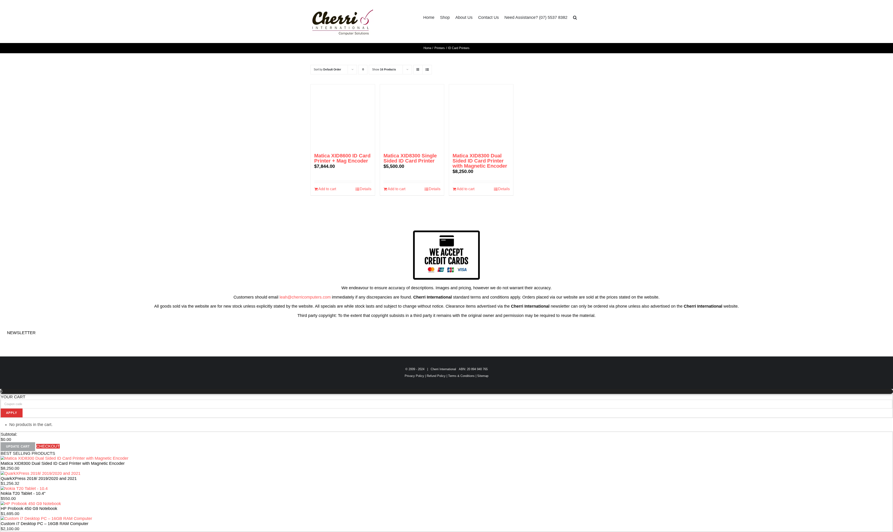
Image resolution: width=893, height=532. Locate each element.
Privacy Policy (414, 376)
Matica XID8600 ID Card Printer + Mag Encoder (342, 158)
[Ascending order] (362, 69)
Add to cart (327, 189)
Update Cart (18, 446)
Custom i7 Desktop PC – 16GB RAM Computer (44, 523)
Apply (11, 413)
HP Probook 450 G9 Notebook (29, 508)
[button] (575, 17)
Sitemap (482, 376)
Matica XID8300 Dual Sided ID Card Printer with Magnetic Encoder (480, 161)
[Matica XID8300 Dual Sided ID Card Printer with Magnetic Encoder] (481, 116)
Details (365, 189)
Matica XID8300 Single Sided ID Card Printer (410, 158)
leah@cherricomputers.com (305, 297)
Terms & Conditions (461, 376)
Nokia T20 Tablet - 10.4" (23, 493)
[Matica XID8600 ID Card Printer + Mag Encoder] (343, 116)
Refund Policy (436, 376)
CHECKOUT (48, 446)
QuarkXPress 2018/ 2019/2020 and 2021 (39, 478)
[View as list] (427, 69)
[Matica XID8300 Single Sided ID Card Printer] (412, 116)
